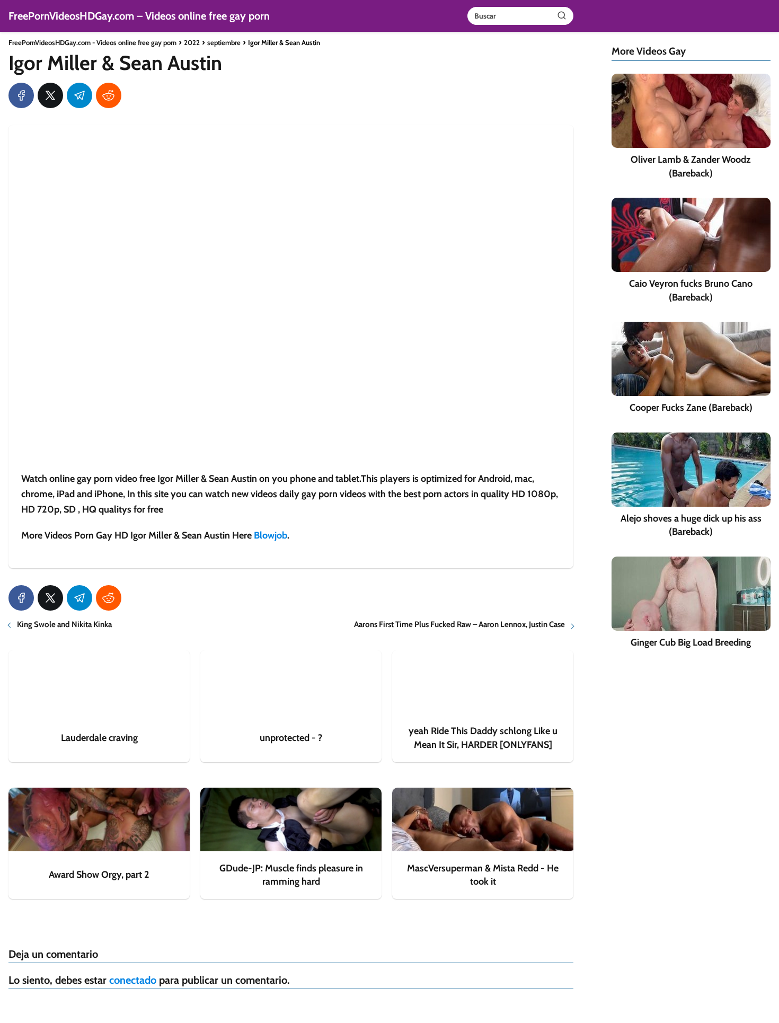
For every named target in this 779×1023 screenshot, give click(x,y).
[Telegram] (79, 95)
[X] (50, 95)
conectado (132, 980)
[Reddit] (108, 95)
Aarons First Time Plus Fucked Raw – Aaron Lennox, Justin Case (459, 624)
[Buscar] (562, 15)
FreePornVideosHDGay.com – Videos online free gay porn (139, 16)
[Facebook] (21, 95)
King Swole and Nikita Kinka (64, 624)
